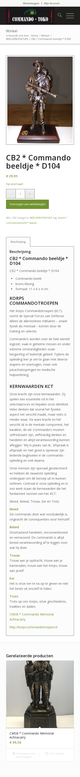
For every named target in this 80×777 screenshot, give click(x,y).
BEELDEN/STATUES (41, 217)
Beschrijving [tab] (18, 241)
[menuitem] (31, 3)
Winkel (11, 31)
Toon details (56, 753)
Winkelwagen (31, 3)
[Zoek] (57, 16)
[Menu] (68, 16)
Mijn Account (52, 3)
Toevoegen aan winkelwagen (27, 204)
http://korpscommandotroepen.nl (33, 627)
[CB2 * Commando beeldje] (40, 100)
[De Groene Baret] (33, 16)
